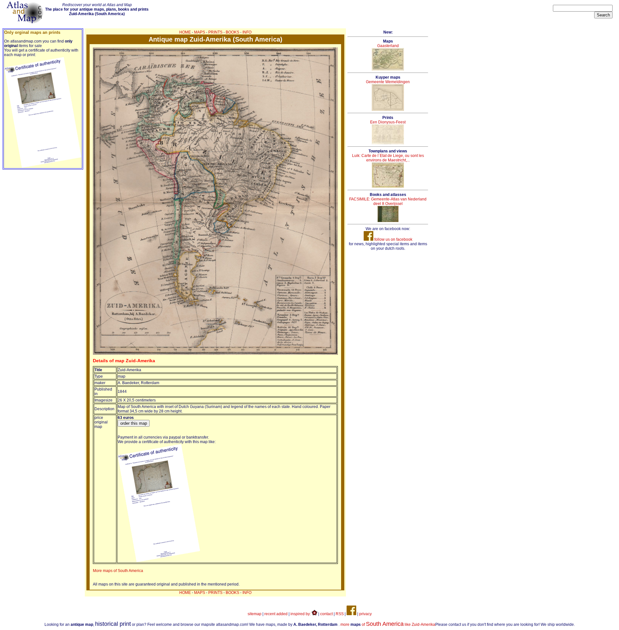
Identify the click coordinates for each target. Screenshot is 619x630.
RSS (340, 614)
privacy (365, 614)
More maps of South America (118, 570)
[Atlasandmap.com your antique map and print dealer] (25, 22)
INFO (246, 32)
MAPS (199, 32)
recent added (276, 614)
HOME (185, 32)
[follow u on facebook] (351, 614)
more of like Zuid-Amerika (387, 624)
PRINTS (215, 32)
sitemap (254, 614)
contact (326, 614)
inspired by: (301, 614)
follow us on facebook (392, 239)
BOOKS (232, 32)
